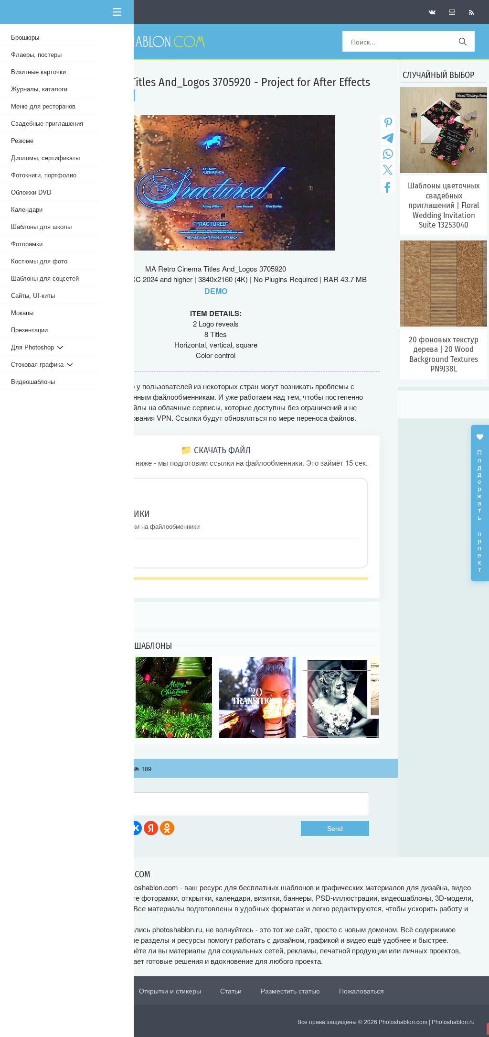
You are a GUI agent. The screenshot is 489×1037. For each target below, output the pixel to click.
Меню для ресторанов (43, 105)
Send (335, 828)
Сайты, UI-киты (33, 295)
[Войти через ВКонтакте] (135, 828)
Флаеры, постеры (36, 54)
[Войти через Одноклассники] (167, 828)
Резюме (22, 140)
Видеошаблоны (33, 381)
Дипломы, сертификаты (45, 157)
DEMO (215, 290)
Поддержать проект (480, 505)
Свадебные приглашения (47, 123)
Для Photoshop (34, 346)
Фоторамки (27, 243)
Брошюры (25, 37)
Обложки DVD (31, 191)
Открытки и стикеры (170, 990)
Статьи (231, 990)
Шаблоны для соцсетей (45, 278)
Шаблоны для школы (41, 226)
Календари (27, 209)
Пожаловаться (361, 990)
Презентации (29, 329)
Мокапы (22, 312)
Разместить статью (290, 990)
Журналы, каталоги (39, 88)
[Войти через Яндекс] (151, 828)
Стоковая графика (39, 364)
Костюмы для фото (39, 260)
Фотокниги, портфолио (43, 174)
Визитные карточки (38, 71)
